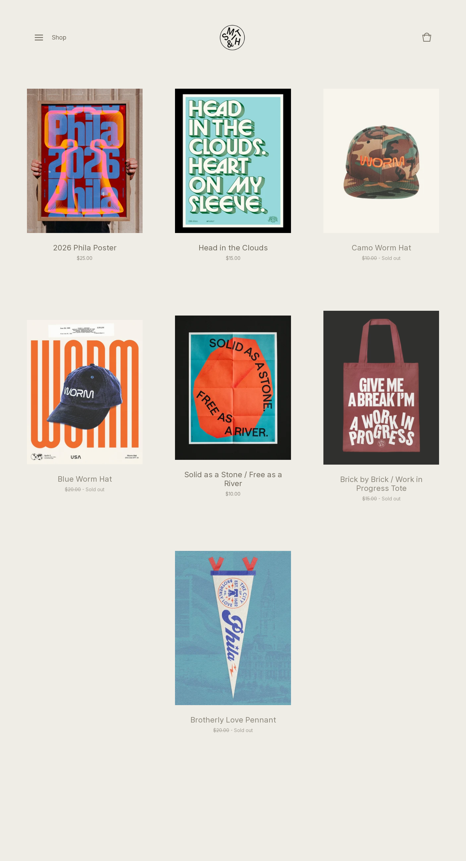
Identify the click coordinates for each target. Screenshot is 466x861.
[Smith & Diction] (232, 37)
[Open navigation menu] (39, 37)
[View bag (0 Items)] (427, 40)
